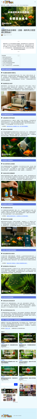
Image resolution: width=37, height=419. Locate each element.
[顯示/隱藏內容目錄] (18, 56)
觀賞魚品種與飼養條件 (7, 57)
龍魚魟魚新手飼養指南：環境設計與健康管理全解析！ (17, 263)
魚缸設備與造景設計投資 (7, 58)
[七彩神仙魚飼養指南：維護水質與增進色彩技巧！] (27, 371)
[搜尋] (16, 384)
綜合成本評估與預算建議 (7, 64)
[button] (1, 1)
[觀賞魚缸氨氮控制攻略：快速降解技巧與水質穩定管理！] (9, 371)
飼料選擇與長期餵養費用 (7, 61)
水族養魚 (7, 5)
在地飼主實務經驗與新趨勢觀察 (9, 62)
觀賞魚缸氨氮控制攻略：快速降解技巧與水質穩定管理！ (18, 216)
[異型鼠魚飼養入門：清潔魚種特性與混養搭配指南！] (9, 338)
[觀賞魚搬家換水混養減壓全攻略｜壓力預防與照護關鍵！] (9, 354)
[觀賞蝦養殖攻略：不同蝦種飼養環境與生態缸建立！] (27, 338)
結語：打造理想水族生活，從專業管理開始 (11, 65)
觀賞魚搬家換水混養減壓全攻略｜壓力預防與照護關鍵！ (18, 126)
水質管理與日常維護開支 (7, 60)
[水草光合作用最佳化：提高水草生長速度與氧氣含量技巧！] (27, 354)
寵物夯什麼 (3, 5)
